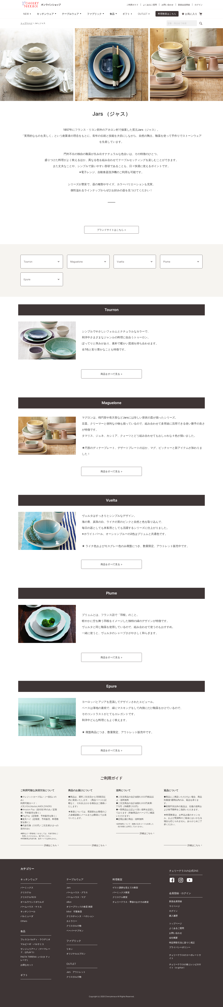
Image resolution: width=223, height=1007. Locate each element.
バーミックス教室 (121, 892)
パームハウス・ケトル (31, 906)
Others (23, 921)
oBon (68, 902)
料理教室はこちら (167, 13)
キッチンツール (27, 911)
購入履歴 (173, 915)
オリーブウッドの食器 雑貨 (79, 906)
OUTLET (142, 13)
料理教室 (117, 879)
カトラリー (71, 921)
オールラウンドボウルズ (32, 902)
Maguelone (76, 261)
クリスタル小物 (73, 925)
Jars (68, 887)
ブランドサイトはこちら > (111, 229)
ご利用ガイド (132, 4)
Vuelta (120, 261)
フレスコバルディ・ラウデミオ (35, 939)
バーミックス (26, 887)
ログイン (199, 4)
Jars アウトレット (75, 972)
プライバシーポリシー (179, 947)
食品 (112, 13)
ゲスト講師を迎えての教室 (125, 887)
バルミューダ (26, 916)
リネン (69, 949)
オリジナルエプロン (76, 953)
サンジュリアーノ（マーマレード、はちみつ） (35, 950)
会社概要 (173, 937)
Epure (27, 279)
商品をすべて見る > (111, 373)
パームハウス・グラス (77, 892)
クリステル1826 (28, 897)
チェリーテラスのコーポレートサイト (185, 956)
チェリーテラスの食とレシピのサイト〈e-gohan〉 (185, 966)
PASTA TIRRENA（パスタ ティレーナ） (35, 958)
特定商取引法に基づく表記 (182, 942)
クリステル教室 (120, 897)
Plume (166, 261)
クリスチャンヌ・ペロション (80, 916)
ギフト (126, 13)
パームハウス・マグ (76, 897)
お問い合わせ (167, 4)
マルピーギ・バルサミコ (32, 944)
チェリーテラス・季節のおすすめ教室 (131, 902)
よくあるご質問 (150, 4)
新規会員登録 (184, 4)
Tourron (28, 261)
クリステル (25, 892)
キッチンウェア (45, 13)
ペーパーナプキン (74, 930)
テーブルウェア (70, 13)
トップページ (26, 23)
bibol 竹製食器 (74, 911)
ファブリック (94, 13)
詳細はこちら (50, 845)
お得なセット (26, 965)
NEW (26, 13)
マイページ (174, 906)
